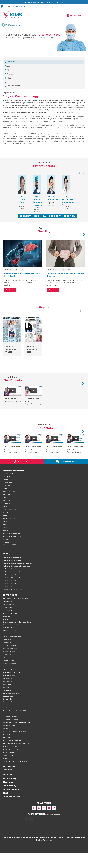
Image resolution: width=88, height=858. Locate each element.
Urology (5, 758)
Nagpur (5, 506)
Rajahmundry (7, 482)
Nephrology (7, 684)
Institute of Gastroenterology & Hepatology (18, 563)
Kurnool (5, 497)
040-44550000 (75, 15)
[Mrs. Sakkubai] (12, 390)
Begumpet (6, 500)
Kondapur (6, 477)
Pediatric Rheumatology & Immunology (16, 722)
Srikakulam (6, 485)
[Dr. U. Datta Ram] (12, 438)
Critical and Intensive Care (12, 631)
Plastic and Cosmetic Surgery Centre (15, 731)
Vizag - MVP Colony (9, 509)
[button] (18, 6)
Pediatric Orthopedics (10, 719)
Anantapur (6, 494)
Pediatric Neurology (10, 716)
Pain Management (9, 708)
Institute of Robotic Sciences (12, 590)
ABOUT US (8, 775)
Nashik (5, 515)
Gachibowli (6, 503)
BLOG (5, 793)
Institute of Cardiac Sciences (12, 557)
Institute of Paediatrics (10, 581)
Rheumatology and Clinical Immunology (17, 743)
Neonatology (7, 681)
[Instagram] (44, 808)
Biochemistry (7, 610)
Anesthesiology (8, 601)
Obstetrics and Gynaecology (12, 693)
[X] (39, 808)
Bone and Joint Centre (10, 613)
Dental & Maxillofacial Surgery (13, 636)
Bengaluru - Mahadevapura (12, 533)
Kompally (6, 539)
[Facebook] (34, 808)
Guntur (5, 521)
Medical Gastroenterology (12, 672)
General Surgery (8, 660)
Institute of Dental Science (12, 560)
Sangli (5, 524)
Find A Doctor (7, 769)
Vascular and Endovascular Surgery (15, 761)
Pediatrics (6, 728)
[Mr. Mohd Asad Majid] (33, 390)
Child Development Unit (11, 625)
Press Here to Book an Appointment (52, 2)
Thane (5, 527)
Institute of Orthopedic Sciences (14, 578)
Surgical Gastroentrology (11, 749)
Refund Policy (9, 786)
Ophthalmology (8, 696)
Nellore (5, 479)
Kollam (5, 530)
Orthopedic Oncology (10, 702)
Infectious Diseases (9, 663)
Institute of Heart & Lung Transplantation (17, 566)
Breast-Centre (7, 616)
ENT (4, 657)
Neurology (6, 687)
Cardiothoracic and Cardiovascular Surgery (17, 622)
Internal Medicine (9, 666)
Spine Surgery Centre (10, 746)
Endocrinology (8, 654)
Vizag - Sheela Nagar (10, 491)
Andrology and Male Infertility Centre (15, 598)
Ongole (5, 488)
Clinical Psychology (9, 628)
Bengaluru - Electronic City (12, 536)
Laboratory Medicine (10, 669)
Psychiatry (6, 734)
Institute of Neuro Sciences (12, 569)
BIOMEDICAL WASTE (13, 797)
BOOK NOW (26, 216)
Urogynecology (8, 755)
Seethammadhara (9, 518)
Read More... (10, 290)
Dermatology (7, 639)
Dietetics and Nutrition (10, 645)
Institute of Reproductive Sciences (14, 587)
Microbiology (7, 678)
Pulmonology (7, 737)
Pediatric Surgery (9, 725)
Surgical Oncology (9, 752)
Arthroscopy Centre (9, 604)
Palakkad (6, 542)
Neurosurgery (7, 690)
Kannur (5, 512)
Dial (33, 2)
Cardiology (6, 619)
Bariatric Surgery (8, 607)
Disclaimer (8, 782)
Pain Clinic (6, 705)
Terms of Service (11, 789)
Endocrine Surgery (9, 651)
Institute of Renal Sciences (12, 584)
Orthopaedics (7, 699)
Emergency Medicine (10, 648)
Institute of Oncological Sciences (14, 572)
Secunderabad (8, 474)
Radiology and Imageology (12, 740)
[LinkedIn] (54, 808)
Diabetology (7, 642)
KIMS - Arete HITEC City (11, 545)
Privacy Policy (9, 778)
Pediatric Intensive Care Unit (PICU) (15, 711)
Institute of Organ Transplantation (14, 575)
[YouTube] (49, 808)
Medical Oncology (9, 675)
